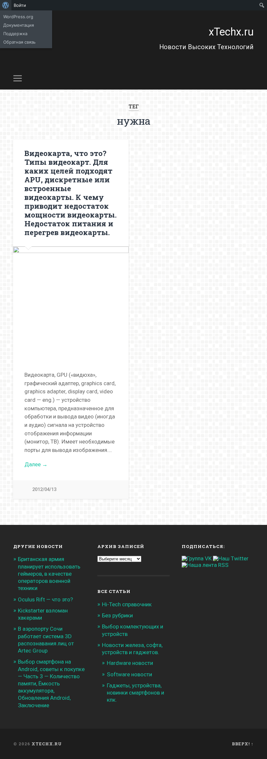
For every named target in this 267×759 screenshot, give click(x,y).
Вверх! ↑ (243, 743)
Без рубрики (117, 615)
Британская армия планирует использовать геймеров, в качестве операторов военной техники (49, 573)
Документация (18, 25)
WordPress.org (18, 16)
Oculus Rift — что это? (45, 599)
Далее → (36, 464)
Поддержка (15, 33)
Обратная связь (19, 42)
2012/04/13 (44, 489)
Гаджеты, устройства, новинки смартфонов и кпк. (135, 692)
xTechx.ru (231, 32)
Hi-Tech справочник (127, 604)
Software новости (129, 674)
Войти (20, 5)
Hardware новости (130, 663)
